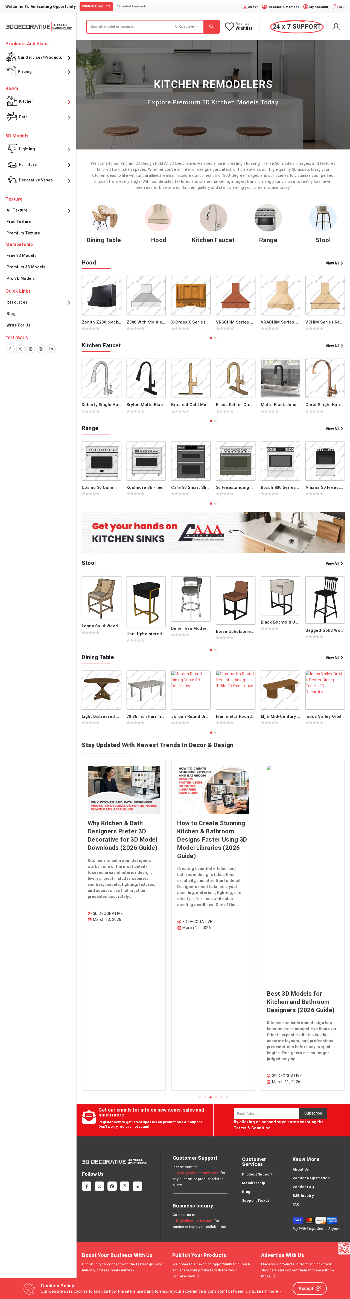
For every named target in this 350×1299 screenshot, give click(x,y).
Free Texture (19, 221)
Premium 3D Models (26, 267)
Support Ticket (255, 1200)
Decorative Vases (36, 180)
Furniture (28, 164)
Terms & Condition (252, 1128)
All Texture (17, 210)
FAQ (296, 1204)
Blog (11, 313)
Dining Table (104, 240)
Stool (323, 240)
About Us (301, 1169)
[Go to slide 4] (216, 1097)
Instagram (41, 349)
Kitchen (26, 101)
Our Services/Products (40, 57)
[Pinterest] (112, 1186)
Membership (254, 1183)
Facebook (10, 349)
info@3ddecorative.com (193, 1221)
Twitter (20, 349)
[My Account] (336, 26)
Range (268, 240)
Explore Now (184, 1276)
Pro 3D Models (21, 278)
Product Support (257, 1174)
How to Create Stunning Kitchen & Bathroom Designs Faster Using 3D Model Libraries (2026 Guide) (123, 839)
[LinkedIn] (137, 1186)
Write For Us (19, 325)
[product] (101, 295)
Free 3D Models (22, 255)
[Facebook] (86, 1186)
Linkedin (51, 349)
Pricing (25, 71)
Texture (14, 199)
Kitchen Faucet (213, 240)
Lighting (27, 149)
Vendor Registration (311, 1178)
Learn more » (269, 1291)
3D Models (17, 136)
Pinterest (31, 349)
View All (332, 263)
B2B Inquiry (303, 1196)
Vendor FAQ (303, 1187)
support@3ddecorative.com (196, 1173)
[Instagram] (124, 1186)
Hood (158, 240)
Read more (112, 285)
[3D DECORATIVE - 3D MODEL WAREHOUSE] (38, 26)
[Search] (211, 26)
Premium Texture (23, 233)
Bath (23, 117)
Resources (17, 302)
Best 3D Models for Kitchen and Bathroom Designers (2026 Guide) (211, 1001)
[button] (211, 338)
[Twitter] (99, 1186)
